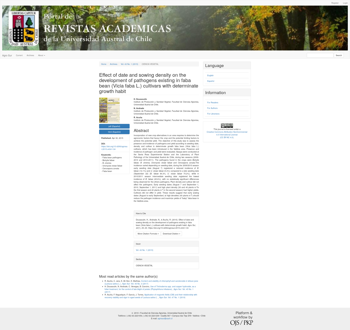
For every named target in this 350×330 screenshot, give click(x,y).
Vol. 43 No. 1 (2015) (129, 64)
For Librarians (213, 113)
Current (19, 55)
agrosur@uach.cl (165, 318)
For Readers (212, 102)
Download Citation (171, 233)
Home (103, 64)
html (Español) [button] (114, 131)
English (210, 75)
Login (345, 3)
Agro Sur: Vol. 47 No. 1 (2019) (172, 297)
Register (335, 3)
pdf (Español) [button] (114, 126)
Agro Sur (7, 55)
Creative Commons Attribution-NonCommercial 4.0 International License (227, 133)
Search (339, 55)
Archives (30, 55)
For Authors (212, 108)
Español (210, 81)
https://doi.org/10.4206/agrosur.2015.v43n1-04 (114, 147)
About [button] (41, 55)
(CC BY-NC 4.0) (227, 137)
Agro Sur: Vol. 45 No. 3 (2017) (135, 283)
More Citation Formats (148, 233)
